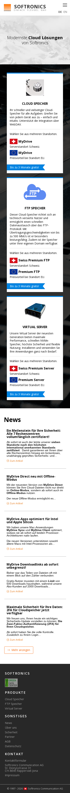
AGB (7, 741)
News (8, 723)
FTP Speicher (35, 208)
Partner (10, 737)
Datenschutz (13, 746)
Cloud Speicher (35, 103)
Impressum (12, 775)
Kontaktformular (15, 760)
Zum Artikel (16, 461)
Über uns (11, 727)
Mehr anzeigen (20, 650)
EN (65, 12)
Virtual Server (35, 327)
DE (60, 12)
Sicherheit (11, 732)
